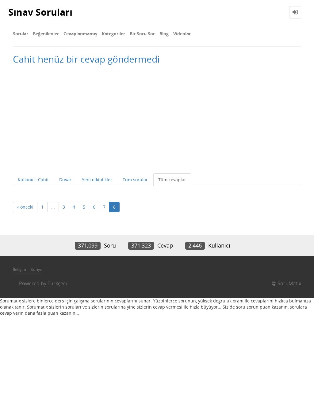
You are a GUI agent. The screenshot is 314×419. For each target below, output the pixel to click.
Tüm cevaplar (172, 180)
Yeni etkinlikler (97, 180)
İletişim (19, 269)
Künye (36, 269)
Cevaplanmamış (80, 34)
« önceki (25, 207)
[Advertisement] (157, 121)
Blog (164, 34)
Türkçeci (57, 283)
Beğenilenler (46, 34)
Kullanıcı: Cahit (33, 180)
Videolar (182, 34)
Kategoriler (113, 34)
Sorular (20, 34)
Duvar (65, 180)
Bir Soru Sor (142, 34)
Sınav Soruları (40, 12)
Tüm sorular (135, 180)
